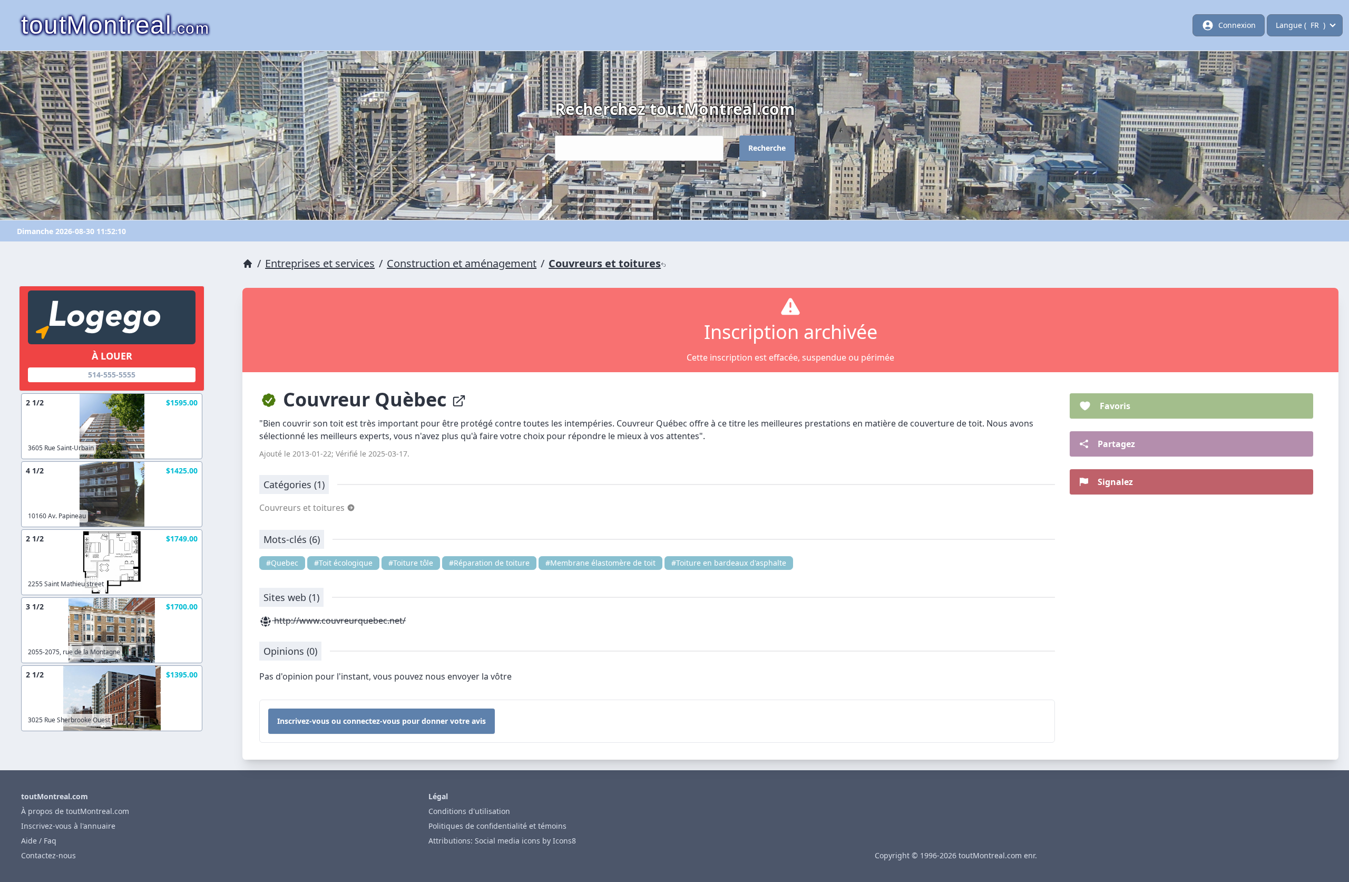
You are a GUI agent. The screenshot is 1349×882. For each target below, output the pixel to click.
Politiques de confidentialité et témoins (497, 826)
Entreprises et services (320, 263)
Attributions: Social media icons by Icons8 (502, 841)
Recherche (767, 148)
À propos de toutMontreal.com (75, 811)
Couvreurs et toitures (605, 263)
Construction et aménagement (461, 263)
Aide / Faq (38, 841)
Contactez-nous (48, 855)
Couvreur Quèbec (365, 399)
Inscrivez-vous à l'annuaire (68, 826)
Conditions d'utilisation (469, 811)
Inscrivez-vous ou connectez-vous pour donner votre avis (381, 721)
